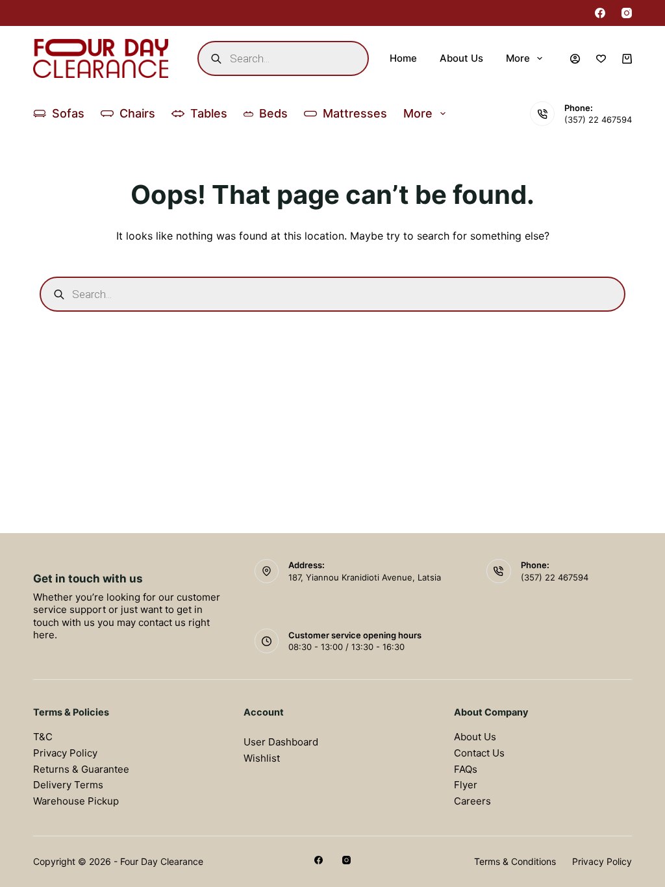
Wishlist (262, 758)
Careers (472, 801)
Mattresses (355, 113)
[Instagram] (626, 13)
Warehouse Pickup (76, 801)
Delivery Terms (68, 785)
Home (403, 58)
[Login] (575, 59)
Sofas (68, 113)
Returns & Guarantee (81, 769)
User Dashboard (281, 742)
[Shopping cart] (627, 59)
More (518, 58)
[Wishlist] (601, 59)
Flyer (465, 785)
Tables (208, 113)
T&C (43, 737)
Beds (273, 113)
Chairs (137, 113)
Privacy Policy (65, 753)
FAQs (465, 769)
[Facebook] (600, 13)
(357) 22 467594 (598, 119)
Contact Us (479, 753)
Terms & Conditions (515, 861)
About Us (461, 58)
